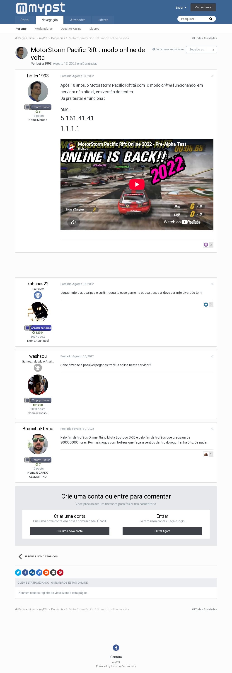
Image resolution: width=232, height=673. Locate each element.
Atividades (77, 20)
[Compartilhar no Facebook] (25, 572)
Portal (25, 20)
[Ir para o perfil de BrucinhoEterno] (38, 444)
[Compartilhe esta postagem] (212, 76)
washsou (38, 356)
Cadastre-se (203, 7)
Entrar (180, 7)
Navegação (50, 20)
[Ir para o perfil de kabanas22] (38, 312)
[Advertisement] (97, 266)
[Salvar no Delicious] (39, 572)
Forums (21, 28)
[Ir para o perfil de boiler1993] (21, 53)
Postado (77, 76)
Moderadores (44, 28)
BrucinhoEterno (37, 428)
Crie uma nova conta (70, 531)
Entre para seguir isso (170, 49)
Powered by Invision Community (116, 666)
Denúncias (89, 63)
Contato (116, 657)
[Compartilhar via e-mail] (53, 572)
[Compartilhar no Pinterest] (60, 572)
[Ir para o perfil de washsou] (38, 385)
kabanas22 (37, 283)
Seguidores (197, 49)
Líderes (94, 28)
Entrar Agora (162, 531)
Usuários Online (71, 28)
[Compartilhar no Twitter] (18, 572)
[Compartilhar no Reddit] (46, 572)
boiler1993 (44, 63)
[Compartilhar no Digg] (32, 572)
